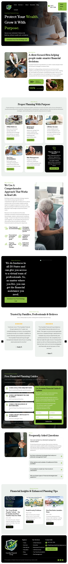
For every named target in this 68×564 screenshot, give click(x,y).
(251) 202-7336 (54, 168)
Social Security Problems (33, 510)
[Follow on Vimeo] (62, 560)
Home (15, 5)
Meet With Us (61, 6)
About (26, 5)
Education (32, 5)
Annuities (35, 545)
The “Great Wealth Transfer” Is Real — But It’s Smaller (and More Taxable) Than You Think (13, 513)
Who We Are (26, 547)
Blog (38, 5)
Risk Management (37, 554)
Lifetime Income (37, 549)
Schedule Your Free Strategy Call (17, 39)
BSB (36, 560)
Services (20, 5)
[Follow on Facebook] (58, 560)
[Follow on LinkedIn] (60, 560)
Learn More (10, 138)
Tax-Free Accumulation (39, 552)
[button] (2, 341)
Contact (16, 10)
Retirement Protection (39, 547)
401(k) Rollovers (37, 542)
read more (9, 527)
